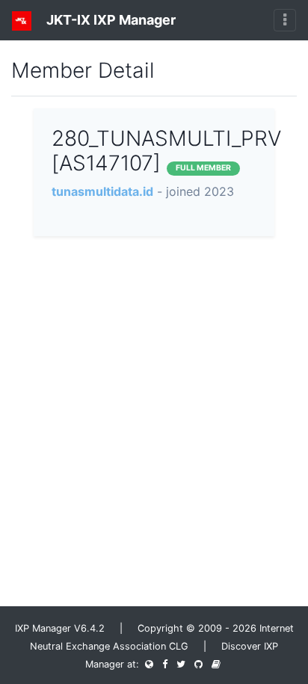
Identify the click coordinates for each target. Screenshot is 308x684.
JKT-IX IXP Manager (109, 20)
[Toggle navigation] (285, 20)
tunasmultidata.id (102, 191)
